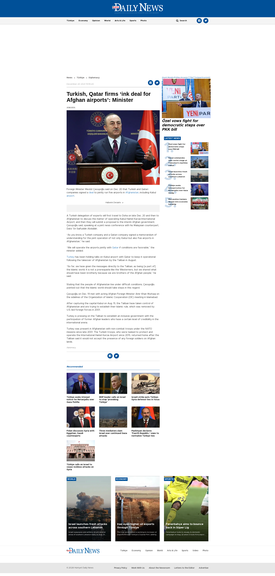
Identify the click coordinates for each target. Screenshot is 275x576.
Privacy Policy (120, 568)
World (107, 21)
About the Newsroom (159, 568)
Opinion (96, 21)
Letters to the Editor (184, 568)
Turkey (70, 257)
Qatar (115, 247)
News (69, 78)
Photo (144, 21)
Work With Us (138, 568)
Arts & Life (120, 21)
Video (195, 551)
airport (70, 196)
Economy (83, 21)
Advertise (203, 568)
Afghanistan (132, 192)
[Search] (177, 20)
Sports (133, 21)
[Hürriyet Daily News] (137, 8)
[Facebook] (199, 20)
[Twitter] (205, 20)
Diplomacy (71, 347)
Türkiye (70, 21)
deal (91, 192)
